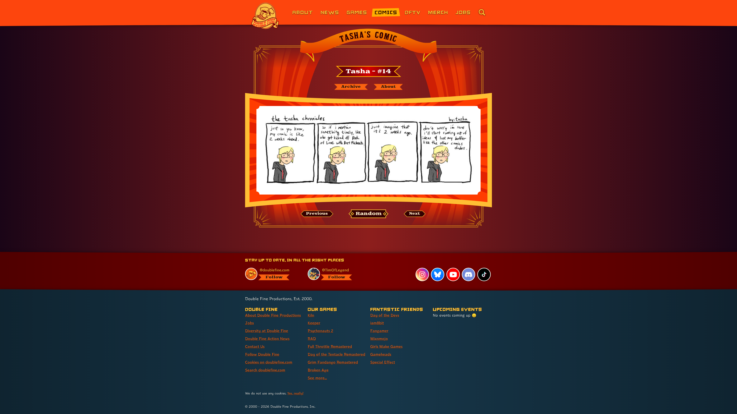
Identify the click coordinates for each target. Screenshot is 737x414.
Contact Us (254, 346)
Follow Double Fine (262, 354)
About (302, 12)
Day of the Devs (384, 315)
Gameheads (380, 354)
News (330, 12)
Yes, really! (295, 393)
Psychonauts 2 (320, 331)
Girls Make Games (386, 346)
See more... (317, 378)
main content (388, 253)
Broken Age (318, 370)
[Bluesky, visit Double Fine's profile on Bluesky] (437, 274)
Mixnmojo (379, 338)
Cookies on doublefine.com (268, 362)
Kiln (311, 315)
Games (357, 12)
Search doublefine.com (265, 370)
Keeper (314, 323)
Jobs (463, 12)
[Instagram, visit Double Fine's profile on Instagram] (422, 274)
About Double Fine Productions (273, 315)
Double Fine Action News (267, 338)
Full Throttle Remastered (330, 346)
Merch (438, 12)
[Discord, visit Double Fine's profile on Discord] (468, 274)
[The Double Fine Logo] (265, 15)
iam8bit (377, 323)
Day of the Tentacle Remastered (336, 354)
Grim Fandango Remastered (333, 362)
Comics (386, 12)
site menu (364, 253)
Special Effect (382, 362)
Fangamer (379, 331)
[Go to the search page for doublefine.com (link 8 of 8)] (481, 12)
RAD (312, 338)
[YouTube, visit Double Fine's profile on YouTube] (453, 274)
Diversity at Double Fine (266, 331)
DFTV (413, 12)
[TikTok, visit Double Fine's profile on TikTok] (484, 274)
